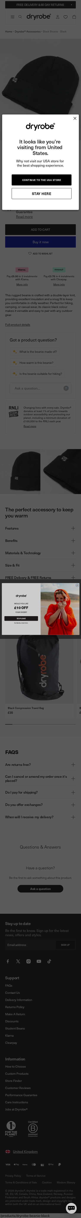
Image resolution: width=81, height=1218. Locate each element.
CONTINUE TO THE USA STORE (41, 180)
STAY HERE (41, 193)
